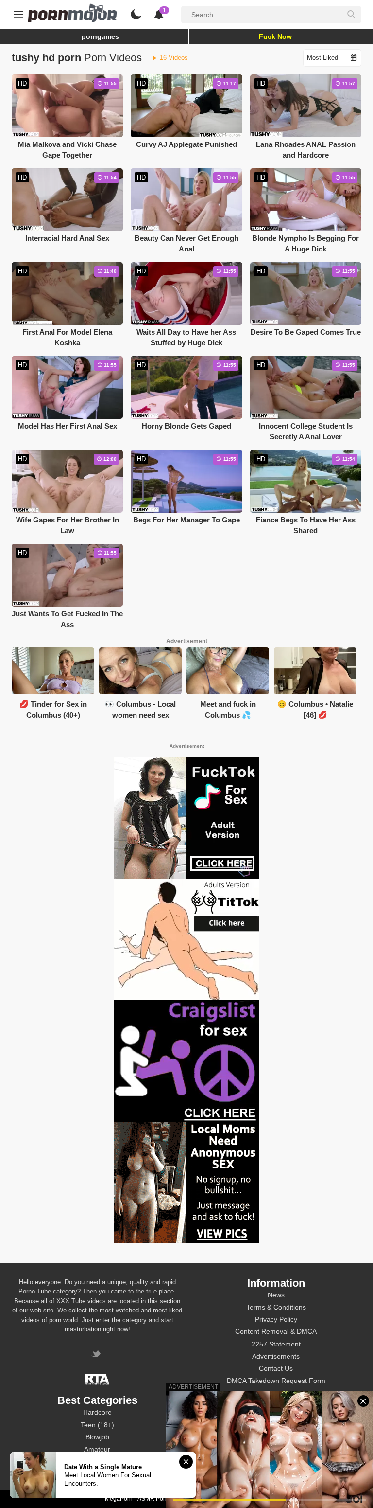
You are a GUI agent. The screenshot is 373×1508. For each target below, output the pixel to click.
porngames (100, 36)
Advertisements (276, 1356)
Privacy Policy (276, 1319)
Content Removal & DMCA (276, 1331)
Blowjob (97, 1437)
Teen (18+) (97, 1425)
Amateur (97, 1449)
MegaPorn (119, 1498)
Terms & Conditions (276, 1307)
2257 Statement (276, 1344)
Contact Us (276, 1368)
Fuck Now (275, 36)
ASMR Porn (153, 1498)
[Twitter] (97, 1355)
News (276, 1295)
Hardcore (97, 1412)
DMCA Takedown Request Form (276, 1380)
